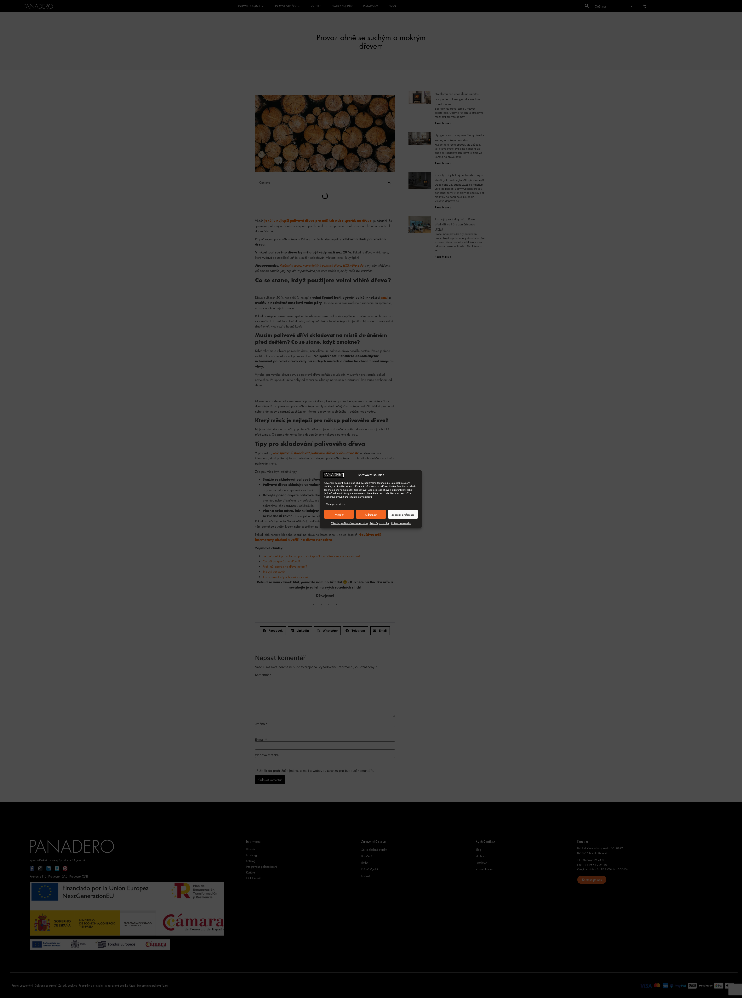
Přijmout (339, 514)
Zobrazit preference (402, 514)
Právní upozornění (379, 523)
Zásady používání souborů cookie (349, 523)
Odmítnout (371, 514)
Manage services (335, 504)
